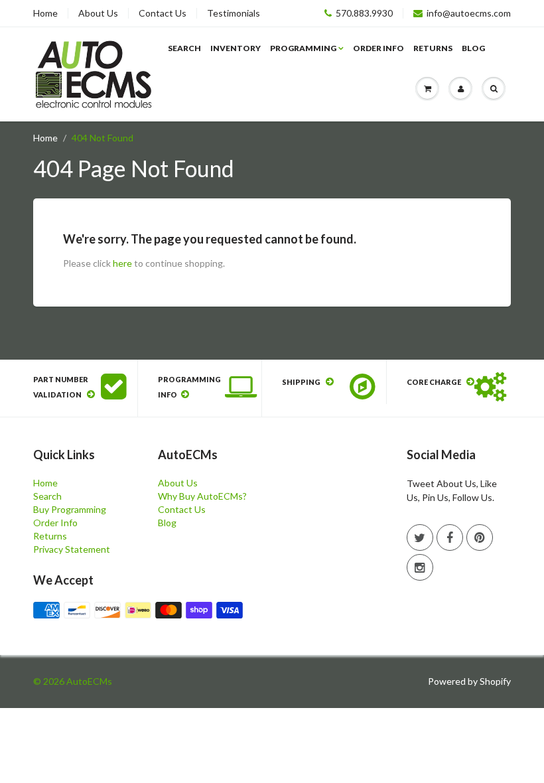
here (122, 263)
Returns (432, 48)
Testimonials (233, 13)
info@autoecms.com (469, 13)
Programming (303, 48)
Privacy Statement (71, 549)
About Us (98, 13)
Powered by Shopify (469, 681)
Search (184, 48)
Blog (473, 48)
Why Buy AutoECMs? (202, 496)
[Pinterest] (479, 537)
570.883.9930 (364, 13)
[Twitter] (420, 537)
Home (45, 13)
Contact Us (162, 13)
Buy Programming (69, 509)
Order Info (378, 48)
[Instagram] (420, 567)
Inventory (235, 48)
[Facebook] (450, 537)
